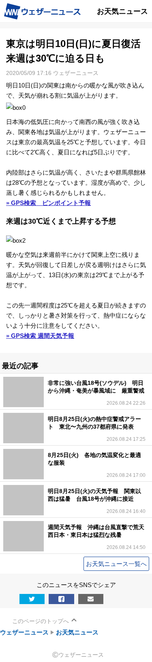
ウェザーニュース (24, 632)
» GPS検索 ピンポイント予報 (48, 202)
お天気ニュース (77, 632)
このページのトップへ (40, 621)
